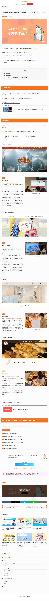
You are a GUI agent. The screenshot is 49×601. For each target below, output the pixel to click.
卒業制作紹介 (9, 75)
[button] (6, 502)
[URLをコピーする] (42, 502)
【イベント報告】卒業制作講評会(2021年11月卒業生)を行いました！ (28, 109)
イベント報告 (6, 568)
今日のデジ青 (6, 575)
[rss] (25, 594)
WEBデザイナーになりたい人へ (10, 563)
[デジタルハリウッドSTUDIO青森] (24, 1)
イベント (5, 565)
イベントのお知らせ (8, 557)
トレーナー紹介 (7, 570)
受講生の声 (6, 583)
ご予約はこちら (30, 4)
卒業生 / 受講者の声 (8, 578)
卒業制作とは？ (9, 73)
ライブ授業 (6, 573)
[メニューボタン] (47, 1)
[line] (23, 594)
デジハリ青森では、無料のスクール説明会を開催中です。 (18, 77)
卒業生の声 (6, 581)
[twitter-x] (22, 594)
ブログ (4, 16)
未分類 (5, 586)
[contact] (26, 594)
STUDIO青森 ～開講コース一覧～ (20, 409)
